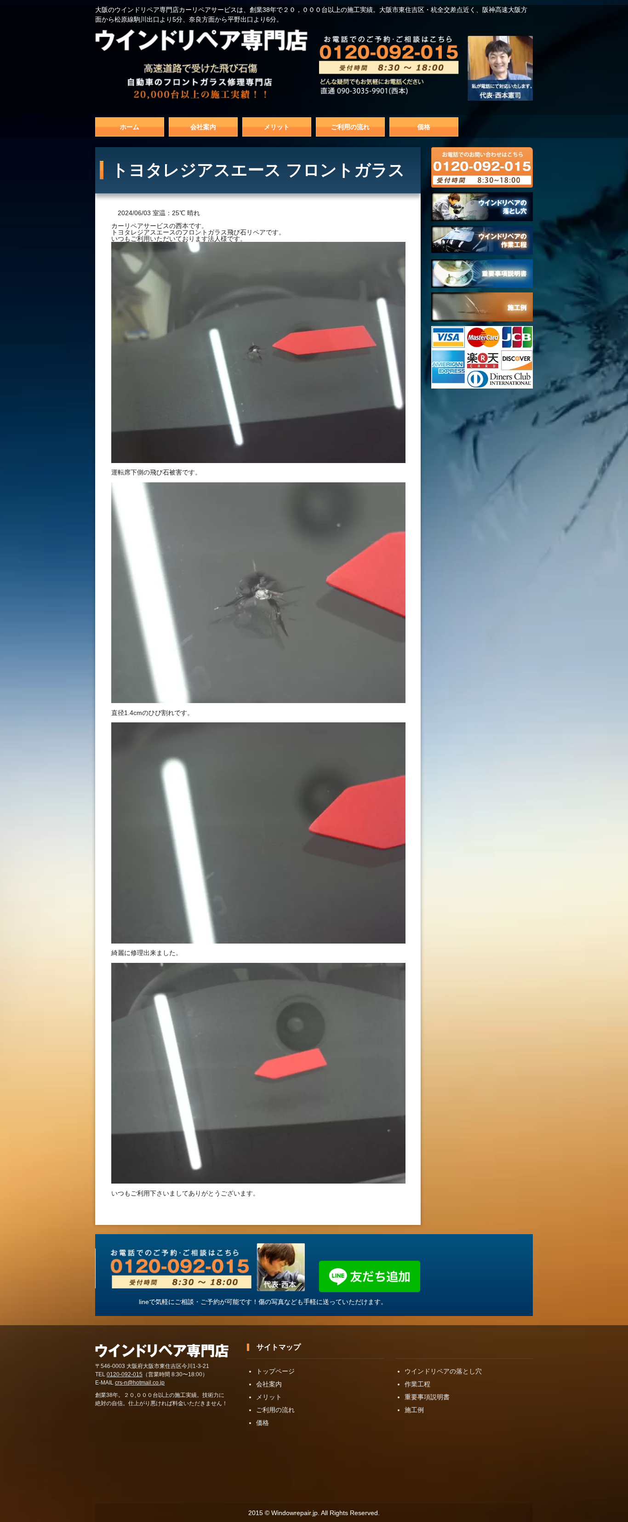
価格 (423, 127)
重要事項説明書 (427, 1397)
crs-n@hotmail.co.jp (140, 1382)
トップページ (275, 1371)
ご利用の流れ (350, 127)
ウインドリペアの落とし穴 (443, 1371)
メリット (277, 127)
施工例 (414, 1410)
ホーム (129, 127)
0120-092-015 (125, 1374)
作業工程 (417, 1384)
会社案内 (203, 127)
